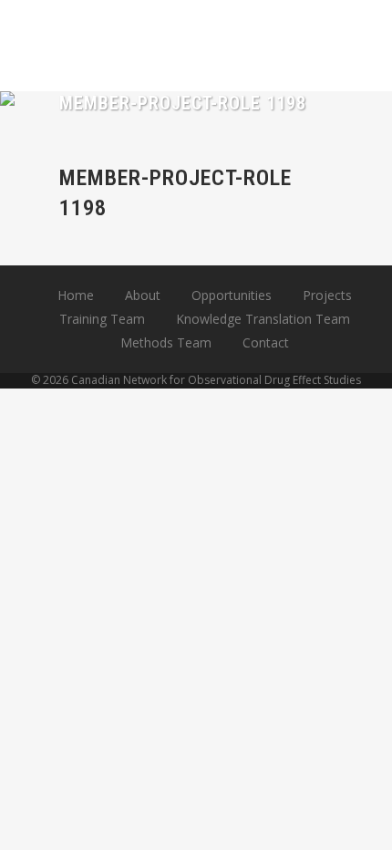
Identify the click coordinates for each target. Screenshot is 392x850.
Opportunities (231, 295)
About (142, 295)
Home (75, 295)
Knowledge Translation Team (263, 318)
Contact (265, 342)
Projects (327, 295)
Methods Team (165, 342)
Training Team (102, 318)
